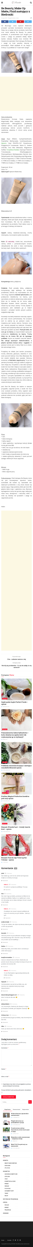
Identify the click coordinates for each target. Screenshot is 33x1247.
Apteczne (7, 1176)
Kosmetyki (6, 1171)
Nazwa (3, 1069)
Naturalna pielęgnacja (10, 1199)
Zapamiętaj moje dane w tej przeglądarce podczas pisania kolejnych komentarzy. (17, 1085)
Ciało (6, 1179)
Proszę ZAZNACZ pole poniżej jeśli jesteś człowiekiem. (16, 1090)
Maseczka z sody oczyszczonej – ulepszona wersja (20, 1138)
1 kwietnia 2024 (5, 706)
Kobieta (5, 1160)
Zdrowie (5, 1213)
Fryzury (7, 1205)
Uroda (5, 1202)
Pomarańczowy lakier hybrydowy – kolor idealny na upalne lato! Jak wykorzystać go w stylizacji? (15, 735)
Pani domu (7, 1165)
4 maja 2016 (4, 18)
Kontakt (9, 1240)
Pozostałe (7, 1188)
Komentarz (5, 1048)
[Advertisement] (16, 94)
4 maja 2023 (4, 739)
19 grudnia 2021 (6, 800)
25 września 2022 (6, 770)
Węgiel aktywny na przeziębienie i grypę (17, 1121)
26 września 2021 (6, 831)
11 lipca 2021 (5, 862)
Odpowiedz (5, 880)
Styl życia (7, 1168)
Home (2, 1240)
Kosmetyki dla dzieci (10, 1181)
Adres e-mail (5, 1076)
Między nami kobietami (11, 1163)
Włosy (6, 1195)
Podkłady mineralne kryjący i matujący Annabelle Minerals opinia (16, 767)
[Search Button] (30, 1102)
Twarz (6, 1193)
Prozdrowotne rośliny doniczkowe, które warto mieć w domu (20, 1129)
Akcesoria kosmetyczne (11, 1174)
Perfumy (7, 1186)
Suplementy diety (9, 1191)
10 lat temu (9, 873)
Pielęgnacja (8, 1210)
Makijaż (5, 698)
